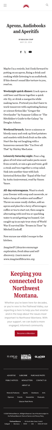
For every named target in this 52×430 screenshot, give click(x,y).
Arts (43, 393)
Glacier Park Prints (26, 402)
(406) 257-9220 (42, 424)
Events (19, 397)
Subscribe (23, 375)
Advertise (11, 375)
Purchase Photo (38, 375)
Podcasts (41, 397)
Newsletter (30, 397)
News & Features (13, 393)
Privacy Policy (39, 416)
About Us (26, 385)
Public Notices (12, 380)
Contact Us (41, 380)
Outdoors (35, 393)
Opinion (11, 397)
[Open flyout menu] (5, 5)
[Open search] (47, 5)
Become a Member (26, 333)
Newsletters (27, 380)
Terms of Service (27, 416)
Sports (25, 393)
